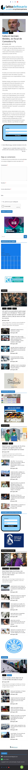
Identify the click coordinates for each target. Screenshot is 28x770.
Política (11, 32)
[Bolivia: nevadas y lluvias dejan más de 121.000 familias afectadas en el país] (14, 666)
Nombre (3, 183)
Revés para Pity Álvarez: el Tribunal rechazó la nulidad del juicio (18, 691)
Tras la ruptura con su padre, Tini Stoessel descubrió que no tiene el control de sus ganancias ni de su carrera (18, 606)
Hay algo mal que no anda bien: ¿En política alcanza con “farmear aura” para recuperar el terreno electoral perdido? (18, 349)
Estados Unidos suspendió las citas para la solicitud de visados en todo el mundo (18, 727)
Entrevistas (5, 443)
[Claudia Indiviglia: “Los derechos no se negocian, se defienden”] (5, 506)
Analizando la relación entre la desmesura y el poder (17, 330)
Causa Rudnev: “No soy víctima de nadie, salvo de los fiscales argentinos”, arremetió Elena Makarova (18, 735)
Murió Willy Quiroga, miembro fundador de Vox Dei (14, 145)
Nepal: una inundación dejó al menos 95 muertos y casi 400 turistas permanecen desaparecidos (18, 709)
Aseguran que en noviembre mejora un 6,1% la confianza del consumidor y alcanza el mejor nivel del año (13, 149)
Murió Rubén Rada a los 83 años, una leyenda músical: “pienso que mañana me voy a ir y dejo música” (13, 572)
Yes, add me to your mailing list (10, 201)
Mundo (4, 675)
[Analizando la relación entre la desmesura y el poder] (5, 331)
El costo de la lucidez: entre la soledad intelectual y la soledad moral (17, 358)
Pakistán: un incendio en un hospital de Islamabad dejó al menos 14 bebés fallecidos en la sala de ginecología (18, 717)
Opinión (4, 308)
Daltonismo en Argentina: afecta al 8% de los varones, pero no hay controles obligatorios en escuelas (18, 631)
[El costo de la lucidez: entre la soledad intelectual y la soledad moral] (5, 359)
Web (2, 195)
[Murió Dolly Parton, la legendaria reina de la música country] (5, 615)
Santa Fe (14, 308)
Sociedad (9, 675)
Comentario (4, 165)
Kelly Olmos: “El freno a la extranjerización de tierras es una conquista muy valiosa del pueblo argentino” (18, 497)
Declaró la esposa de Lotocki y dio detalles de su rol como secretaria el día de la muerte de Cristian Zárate (18, 700)
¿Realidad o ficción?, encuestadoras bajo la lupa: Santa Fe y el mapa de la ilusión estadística (18, 366)
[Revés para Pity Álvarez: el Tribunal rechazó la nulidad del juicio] (5, 693)
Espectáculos (5, 568)
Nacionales (5, 32)
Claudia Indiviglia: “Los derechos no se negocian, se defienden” (18, 505)
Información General (14, 568)
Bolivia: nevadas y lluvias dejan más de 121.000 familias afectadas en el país (12, 678)
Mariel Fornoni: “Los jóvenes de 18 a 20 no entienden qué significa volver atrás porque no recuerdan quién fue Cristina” (13, 447)
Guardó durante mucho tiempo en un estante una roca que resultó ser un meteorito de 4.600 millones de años (18, 588)
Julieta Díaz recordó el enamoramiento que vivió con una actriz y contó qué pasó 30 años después (18, 622)
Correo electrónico (6, 189)
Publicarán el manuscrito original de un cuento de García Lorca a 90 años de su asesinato (18, 597)
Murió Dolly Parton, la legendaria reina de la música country (18, 614)
